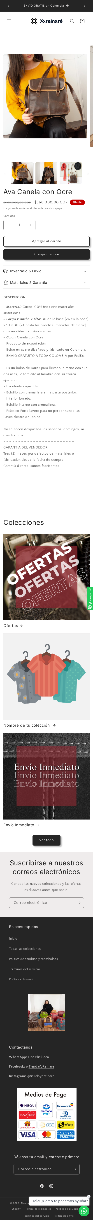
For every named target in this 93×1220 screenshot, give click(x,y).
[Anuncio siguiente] (85, 6)
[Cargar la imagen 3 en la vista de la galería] (71, 173)
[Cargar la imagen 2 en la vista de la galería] (46, 173)
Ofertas (10, 625)
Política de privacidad (68, 1209)
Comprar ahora (46, 254)
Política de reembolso (38, 1209)
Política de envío (64, 1216)
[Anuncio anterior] (8, 6)
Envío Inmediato (18, 825)
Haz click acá (38, 1057)
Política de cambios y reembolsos (33, 959)
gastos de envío (16, 208)
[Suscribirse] (79, 902)
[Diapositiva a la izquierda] (5, 174)
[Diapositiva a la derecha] (88, 174)
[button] (9, 21)
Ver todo (46, 840)
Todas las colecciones (25, 949)
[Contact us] (84, 1211)
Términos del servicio (24, 969)
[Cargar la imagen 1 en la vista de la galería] (22, 173)
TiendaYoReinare (41, 1066)
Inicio (13, 938)
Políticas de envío (22, 979)
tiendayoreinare (42, 1076)
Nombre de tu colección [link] (27, 725)
